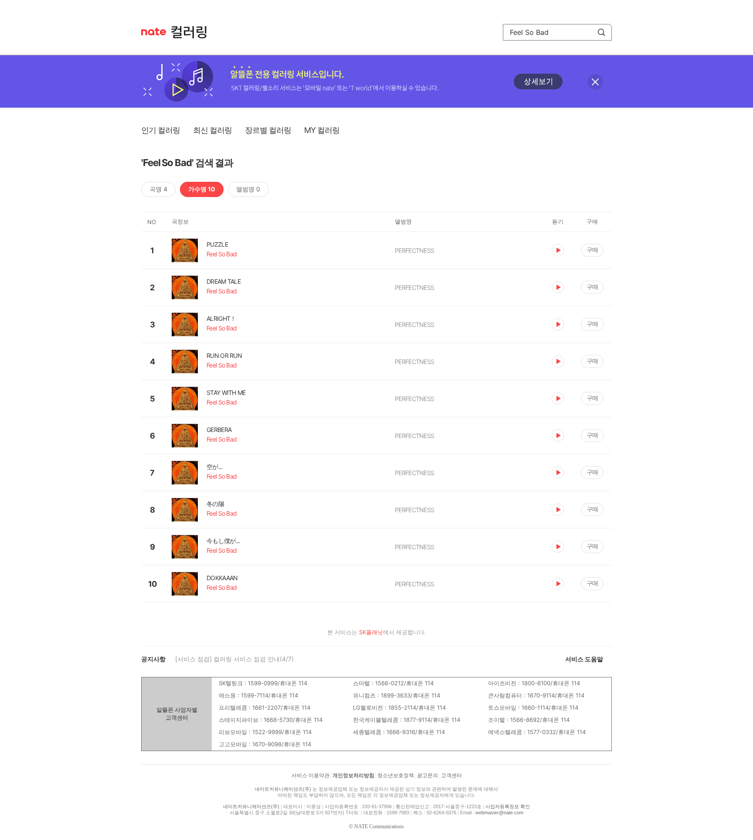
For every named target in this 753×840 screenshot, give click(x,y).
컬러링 (193, 32)
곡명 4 (158, 189)
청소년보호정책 (395, 775)
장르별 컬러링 (268, 130)
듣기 (558, 250)
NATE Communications (379, 826)
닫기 (595, 82)
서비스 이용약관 (310, 775)
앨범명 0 (248, 189)
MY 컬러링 (321, 130)
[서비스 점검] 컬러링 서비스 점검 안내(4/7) (234, 659)
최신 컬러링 (212, 130)
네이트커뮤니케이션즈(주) (283, 789)
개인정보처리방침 (353, 775)
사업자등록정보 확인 (507, 806)
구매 (592, 249)
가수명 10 (201, 189)
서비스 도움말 (584, 659)
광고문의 (427, 775)
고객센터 (451, 775)
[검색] (601, 32)
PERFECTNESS (414, 250)
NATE (153, 31)
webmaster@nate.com (499, 812)
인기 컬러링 (160, 130)
